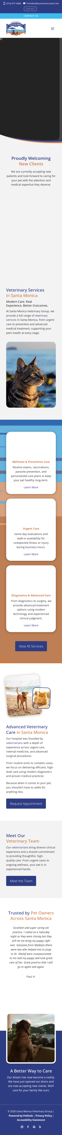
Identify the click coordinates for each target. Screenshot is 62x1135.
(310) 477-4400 (13, 3)
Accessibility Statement (31, 1120)
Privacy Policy (44, 1115)
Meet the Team (21, 881)
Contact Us (31, 16)
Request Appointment (26, 803)
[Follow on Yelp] (40, 1126)
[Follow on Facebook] (28, 1126)
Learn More (31, 487)
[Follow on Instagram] (22, 1126)
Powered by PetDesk (21, 1115)
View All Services (31, 646)
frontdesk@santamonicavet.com (42, 3)
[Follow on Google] (34, 1126)
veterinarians (14, 743)
